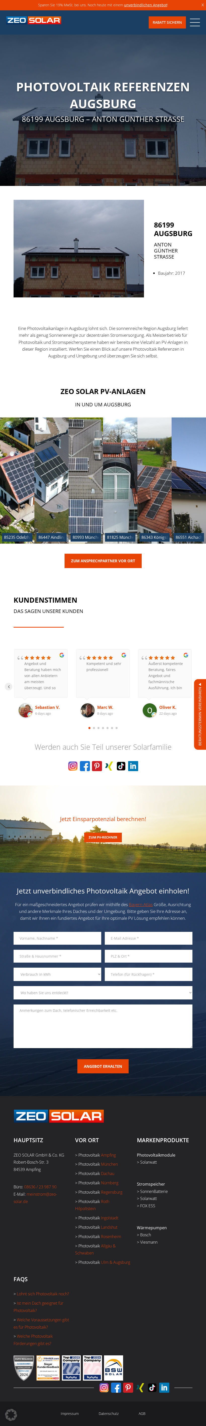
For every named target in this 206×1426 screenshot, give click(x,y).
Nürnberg (109, 1183)
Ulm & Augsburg (115, 1262)
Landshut (109, 1227)
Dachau (107, 1173)
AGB (142, 1413)
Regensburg (111, 1192)
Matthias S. (170, 707)
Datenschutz (109, 1413)
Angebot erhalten (103, 1066)
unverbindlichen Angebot (145, 5)
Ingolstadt (109, 1218)
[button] (11, 1415)
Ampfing (108, 1155)
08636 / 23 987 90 (40, 1187)
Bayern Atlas (141, 904)
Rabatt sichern (167, 22)
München (109, 1164)
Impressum (70, 1413)
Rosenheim (111, 1236)
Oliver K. (105, 707)
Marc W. (43, 707)
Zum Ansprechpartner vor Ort (103, 560)
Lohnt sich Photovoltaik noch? (43, 1294)
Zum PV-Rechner (103, 837)
